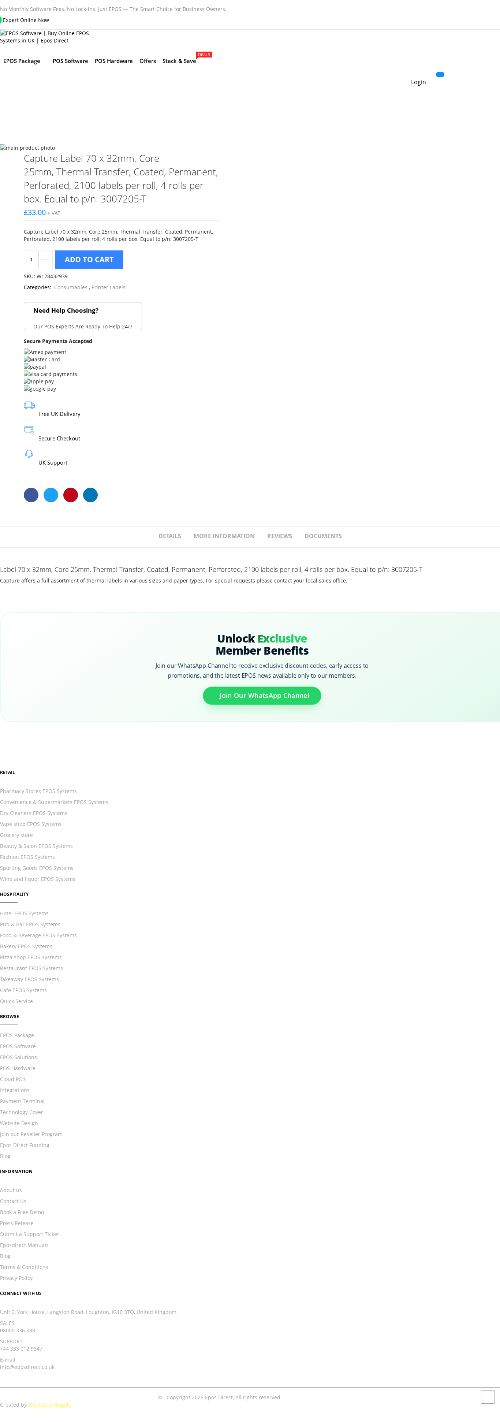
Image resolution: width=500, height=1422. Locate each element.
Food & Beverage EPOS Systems (38, 935)
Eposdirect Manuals (24, 1245)
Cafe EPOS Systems (23, 990)
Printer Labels (109, 287)
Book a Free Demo (22, 1212)
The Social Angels (49, 1404)
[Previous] (187, 157)
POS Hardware (18, 1068)
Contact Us (13, 1201)
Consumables (70, 287)
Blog (5, 1156)
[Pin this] (70, 495)
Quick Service (16, 1001)
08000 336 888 (17, 1330)
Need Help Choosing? (83, 318)
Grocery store (16, 834)
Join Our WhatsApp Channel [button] (264, 697)
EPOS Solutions (18, 1057)
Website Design (19, 1123)
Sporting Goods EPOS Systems (37, 867)
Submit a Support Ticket (29, 1234)
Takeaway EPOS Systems (29, 979)
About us (11, 1190)
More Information (224, 536)
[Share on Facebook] (31, 495)
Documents (323, 536)
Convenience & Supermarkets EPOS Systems (54, 802)
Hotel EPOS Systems (24, 913)
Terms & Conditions (24, 1266)
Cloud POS (13, 1079)
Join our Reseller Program (31, 1134)
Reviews (279, 536)
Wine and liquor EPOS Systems (37, 878)
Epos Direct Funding (24, 1145)
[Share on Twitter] (51, 495)
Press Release (17, 1223)
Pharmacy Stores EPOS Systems (38, 791)
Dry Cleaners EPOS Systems (33, 812)
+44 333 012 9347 (21, 1348)
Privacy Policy (16, 1277)
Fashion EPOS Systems (27, 856)
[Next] (214, 157)
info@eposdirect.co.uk (27, 1366)
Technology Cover (21, 1112)
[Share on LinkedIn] (90, 495)
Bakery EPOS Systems (26, 946)
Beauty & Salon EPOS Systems (36, 845)
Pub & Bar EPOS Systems (30, 924)
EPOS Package (17, 1035)
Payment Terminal (22, 1101)
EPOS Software (18, 1046)
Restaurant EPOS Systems (31, 968)
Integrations (15, 1090)
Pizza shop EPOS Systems (31, 957)
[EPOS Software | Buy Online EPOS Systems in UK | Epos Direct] (219, 37)
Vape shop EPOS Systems (30, 823)
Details (169, 536)
